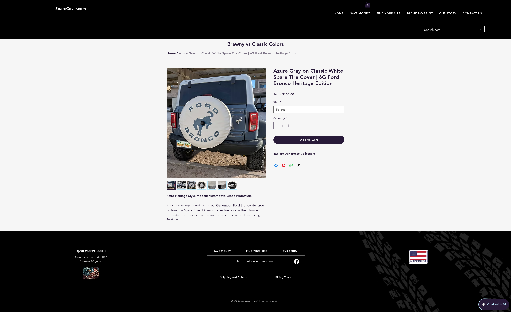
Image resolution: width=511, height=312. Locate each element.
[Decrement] (276, 125)
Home (171, 53)
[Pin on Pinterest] (283, 165)
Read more (173, 219)
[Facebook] (296, 261)
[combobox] (308, 109)
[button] (360, 13)
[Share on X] (298, 165)
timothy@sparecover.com (255, 261)
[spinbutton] (282, 125)
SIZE (277, 102)
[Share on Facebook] (276, 165)
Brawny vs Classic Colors (255, 44)
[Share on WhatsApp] (291, 165)
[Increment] (288, 125)
